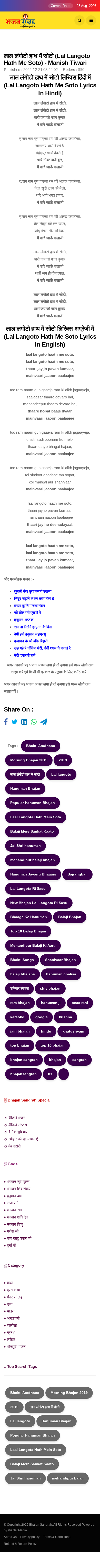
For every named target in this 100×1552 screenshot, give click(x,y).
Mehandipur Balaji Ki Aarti (33, 945)
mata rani (80, 1003)
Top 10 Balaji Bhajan (28, 931)
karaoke (17, 1017)
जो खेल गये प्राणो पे (27, 612)
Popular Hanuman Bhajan (32, 803)
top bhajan (19, 1045)
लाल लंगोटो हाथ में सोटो (25, 774)
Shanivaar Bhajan (60, 960)
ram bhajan (20, 1003)
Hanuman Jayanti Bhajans (33, 874)
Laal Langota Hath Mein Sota (35, 817)
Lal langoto (61, 774)
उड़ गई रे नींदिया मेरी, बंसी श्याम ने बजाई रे (42, 648)
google (41, 1017)
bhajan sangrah (24, 1060)
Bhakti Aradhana (40, 746)
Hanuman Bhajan (25, 788)
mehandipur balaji (68, 1478)
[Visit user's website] (6, 722)
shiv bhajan (50, 988)
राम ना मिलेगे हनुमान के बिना (33, 627)
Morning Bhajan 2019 (28, 760)
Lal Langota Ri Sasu (28, 888)
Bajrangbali (77, 874)
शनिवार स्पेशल (19, 988)
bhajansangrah (23, 1074)
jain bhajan (20, 1031)
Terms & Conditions (56, 1537)
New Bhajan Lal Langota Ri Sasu (38, 903)
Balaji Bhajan (69, 917)
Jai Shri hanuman (25, 846)
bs (50, 1074)
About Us (10, 1537)
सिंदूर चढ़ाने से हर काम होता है (34, 598)
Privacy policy (29, 1537)
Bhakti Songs (22, 960)
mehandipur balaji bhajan (32, 860)
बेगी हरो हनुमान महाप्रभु (30, 634)
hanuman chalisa (61, 974)
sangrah (79, 1060)
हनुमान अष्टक (23, 620)
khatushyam (73, 1031)
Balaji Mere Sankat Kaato (32, 831)
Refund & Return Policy (20, 1544)
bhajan (55, 1060)
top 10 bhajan (53, 1045)
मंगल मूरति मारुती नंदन (29, 605)
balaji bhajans (22, 974)
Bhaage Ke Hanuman (28, 917)
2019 (63, 760)
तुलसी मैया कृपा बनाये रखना (32, 591)
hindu (46, 1031)
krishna (65, 1017)
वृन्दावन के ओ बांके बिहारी (30, 641)
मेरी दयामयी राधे (24, 655)
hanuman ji (51, 1003)
